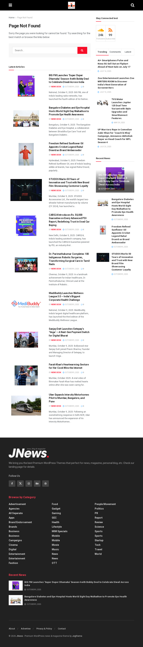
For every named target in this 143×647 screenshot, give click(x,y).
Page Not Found (24, 17)
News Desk (56, 87)
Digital (12, 549)
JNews (19, 636)
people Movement (105, 504)
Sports (99, 531)
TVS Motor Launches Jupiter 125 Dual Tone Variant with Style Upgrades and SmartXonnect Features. (121, 109)
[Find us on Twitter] (20, 483)
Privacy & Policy (44, 628)
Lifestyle (57, 526)
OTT (54, 563)
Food (55, 504)
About (12, 628)
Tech (97, 544)
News (55, 554)
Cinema (13, 544)
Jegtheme (77, 636)
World (98, 554)
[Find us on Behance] (37, 483)
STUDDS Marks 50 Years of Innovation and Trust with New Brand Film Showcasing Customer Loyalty (69, 182)
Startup (99, 540)
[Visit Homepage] (71, 5)
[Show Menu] (10, 5)
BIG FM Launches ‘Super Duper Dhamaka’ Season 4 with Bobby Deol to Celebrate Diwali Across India (69, 78)
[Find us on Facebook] (12, 483)
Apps (11, 517)
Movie (55, 544)
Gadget (56, 508)
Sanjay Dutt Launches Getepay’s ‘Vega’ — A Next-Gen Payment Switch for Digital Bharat (69, 332)
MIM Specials (59, 531)
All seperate (16, 513)
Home (11, 17)
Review (99, 522)
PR (96, 513)
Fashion (13, 563)
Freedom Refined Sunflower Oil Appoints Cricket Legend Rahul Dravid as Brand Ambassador (66, 147)
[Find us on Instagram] (28, 483)
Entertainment (17, 554)
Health (55, 522)
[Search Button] (132, 5)
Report (99, 517)
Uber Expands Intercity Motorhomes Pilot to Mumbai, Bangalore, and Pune (69, 398)
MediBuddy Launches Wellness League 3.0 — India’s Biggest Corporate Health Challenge (66, 296)
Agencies (14, 508)
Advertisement (17, 504)
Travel (98, 549)
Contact (62, 628)
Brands (13, 526)
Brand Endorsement (20, 522)
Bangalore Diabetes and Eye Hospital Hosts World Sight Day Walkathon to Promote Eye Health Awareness (69, 111)
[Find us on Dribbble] (45, 483)
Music (55, 549)
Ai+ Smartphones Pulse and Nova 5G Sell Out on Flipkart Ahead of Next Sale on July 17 (114, 63)
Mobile (56, 535)
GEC (54, 517)
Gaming (56, 513)
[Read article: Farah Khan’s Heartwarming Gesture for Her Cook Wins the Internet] (26, 375)
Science (99, 526)
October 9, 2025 (71, 87)
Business (14, 531)
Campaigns (15, 540)
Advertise (26, 628)
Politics (99, 508)
